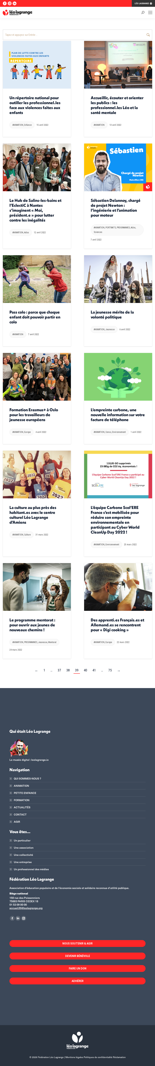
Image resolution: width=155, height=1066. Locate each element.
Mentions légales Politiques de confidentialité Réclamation (95, 1057)
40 (85, 670)
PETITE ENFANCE (25, 793)
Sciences (98, 232)
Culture (27, 534)
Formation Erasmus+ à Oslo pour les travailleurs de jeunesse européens (33, 414)
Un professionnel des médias (31, 869)
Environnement (119, 432)
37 (59, 670)
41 (94, 670)
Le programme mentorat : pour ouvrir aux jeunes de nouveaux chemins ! (32, 624)
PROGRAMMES (123, 227)
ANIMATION (17, 125)
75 (110, 670)
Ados (26, 232)
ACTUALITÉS (22, 807)
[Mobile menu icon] (150, 12)
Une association (23, 847)
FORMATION (21, 800)
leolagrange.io (40, 760)
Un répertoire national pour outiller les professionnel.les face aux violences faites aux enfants (34, 105)
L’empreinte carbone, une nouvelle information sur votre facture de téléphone (118, 414)
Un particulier (22, 840)
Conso (108, 432)
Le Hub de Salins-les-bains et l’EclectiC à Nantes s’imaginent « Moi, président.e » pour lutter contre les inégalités (35, 210)
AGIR (17, 821)
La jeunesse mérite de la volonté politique (112, 314)
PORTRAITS (110, 227)
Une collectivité (23, 855)
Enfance (28, 125)
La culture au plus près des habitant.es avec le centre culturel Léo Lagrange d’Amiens (32, 515)
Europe (27, 432)
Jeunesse (110, 329)
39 (76, 670)
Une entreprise (23, 862)
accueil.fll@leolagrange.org (26, 908)
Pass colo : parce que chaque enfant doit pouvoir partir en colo (34, 317)
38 (68, 670)
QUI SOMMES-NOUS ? (27, 778)
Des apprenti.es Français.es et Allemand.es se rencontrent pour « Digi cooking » (117, 624)
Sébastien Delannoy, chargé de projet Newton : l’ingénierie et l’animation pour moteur (115, 208)
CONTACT (20, 814)
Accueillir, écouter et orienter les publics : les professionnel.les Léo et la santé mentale (117, 105)
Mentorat (52, 642)
